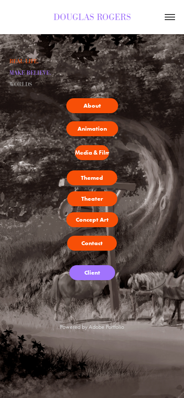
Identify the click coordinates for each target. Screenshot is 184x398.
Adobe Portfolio (106, 327)
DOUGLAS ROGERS (92, 17)
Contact (92, 243)
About (92, 105)
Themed (92, 177)
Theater (92, 198)
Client (92, 272)
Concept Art (92, 219)
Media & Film (92, 152)
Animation (92, 128)
